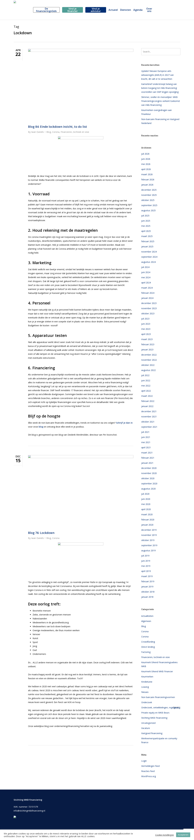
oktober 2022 (147, 365)
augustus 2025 (148, 210)
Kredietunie (146, 681)
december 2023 (149, 303)
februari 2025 (147, 241)
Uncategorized (148, 722)
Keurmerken (147, 676)
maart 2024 (147, 287)
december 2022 (149, 354)
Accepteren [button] (183, 834)
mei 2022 (145, 385)
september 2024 (149, 256)
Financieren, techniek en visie (75, 131)
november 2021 (149, 416)
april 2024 (146, 282)
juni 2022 (145, 380)
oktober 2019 (147, 540)
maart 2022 (147, 395)
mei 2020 (145, 504)
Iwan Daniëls (37, 131)
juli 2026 (145, 153)
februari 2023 (147, 344)
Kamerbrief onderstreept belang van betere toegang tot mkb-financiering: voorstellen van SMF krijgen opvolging (160, 88)
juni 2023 (145, 323)
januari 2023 (147, 349)
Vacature (145, 728)
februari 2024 (147, 292)
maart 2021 (147, 452)
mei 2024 (145, 277)
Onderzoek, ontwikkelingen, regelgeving (160, 707)
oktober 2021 (147, 421)
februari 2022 (147, 401)
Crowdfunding (148, 641)
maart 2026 (147, 174)
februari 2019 (147, 581)
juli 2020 (145, 493)
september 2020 (149, 483)
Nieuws (145, 692)
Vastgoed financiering (151, 733)
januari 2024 (147, 298)
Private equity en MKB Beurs (155, 712)
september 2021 (149, 426)
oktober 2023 (147, 313)
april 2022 (146, 390)
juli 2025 (145, 215)
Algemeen (146, 621)
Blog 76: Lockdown (41, 533)
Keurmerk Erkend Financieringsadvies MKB (159, 664)
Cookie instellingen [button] (164, 834)
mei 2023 (145, 328)
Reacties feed (148, 771)
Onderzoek (146, 702)
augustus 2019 (148, 550)
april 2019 (146, 571)
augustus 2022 (148, 370)
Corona (55, 131)
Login (144, 760)
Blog (48, 131)
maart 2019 (147, 576)
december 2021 (149, 411)
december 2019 (149, 529)
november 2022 (149, 359)
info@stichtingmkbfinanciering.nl (29, 810)
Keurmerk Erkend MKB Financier (157, 671)
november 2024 (149, 251)
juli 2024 (145, 267)
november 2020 (149, 473)
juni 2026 (145, 158)
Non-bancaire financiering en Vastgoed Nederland (160, 121)
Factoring (146, 652)
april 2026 (146, 169)
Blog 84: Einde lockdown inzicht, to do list (57, 127)
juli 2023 (145, 318)
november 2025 (149, 195)
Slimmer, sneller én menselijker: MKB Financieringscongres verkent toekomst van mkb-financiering (160, 101)
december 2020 (149, 468)
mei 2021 (145, 442)
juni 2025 (145, 220)
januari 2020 (147, 524)
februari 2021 (147, 457)
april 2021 (146, 447)
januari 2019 (147, 586)
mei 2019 (145, 565)
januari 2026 (147, 184)
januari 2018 (147, 596)
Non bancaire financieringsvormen (158, 697)
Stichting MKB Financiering (154, 717)
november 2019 (149, 535)
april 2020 (146, 509)
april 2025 (146, 231)
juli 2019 (145, 555)
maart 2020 (147, 514)
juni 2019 (145, 560)
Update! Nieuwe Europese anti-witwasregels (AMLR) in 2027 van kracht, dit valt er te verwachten (157, 75)
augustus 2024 (148, 262)
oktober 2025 (147, 200)
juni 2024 (145, 272)
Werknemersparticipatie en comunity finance (159, 740)
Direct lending (148, 646)
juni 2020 (145, 499)
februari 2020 (147, 519)
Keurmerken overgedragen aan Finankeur (156, 112)
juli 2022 (145, 375)
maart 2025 (147, 236)
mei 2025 (145, 225)
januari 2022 (147, 406)
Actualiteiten (147, 616)
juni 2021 (145, 437)
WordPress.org (148, 776)
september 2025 (149, 205)
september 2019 (149, 545)
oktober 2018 (147, 591)
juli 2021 (145, 432)
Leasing (145, 686)
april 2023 (146, 334)
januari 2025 (147, 246)
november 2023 (149, 308)
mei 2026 (145, 164)
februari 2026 (147, 179)
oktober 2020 (147, 478)
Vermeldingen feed (150, 766)
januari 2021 (147, 462)
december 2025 (149, 189)
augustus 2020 (148, 488)
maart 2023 (147, 339)
